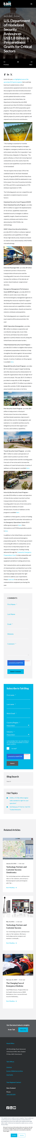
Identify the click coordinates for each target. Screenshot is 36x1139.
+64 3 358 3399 (11, 1094)
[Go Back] (18, 62)
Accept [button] (14, 1135)
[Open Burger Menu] (31, 3)
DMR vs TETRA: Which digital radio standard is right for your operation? (19, 800)
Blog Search (13, 776)
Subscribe (23, 1029)
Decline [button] (22, 1135)
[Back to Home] (7, 3)
